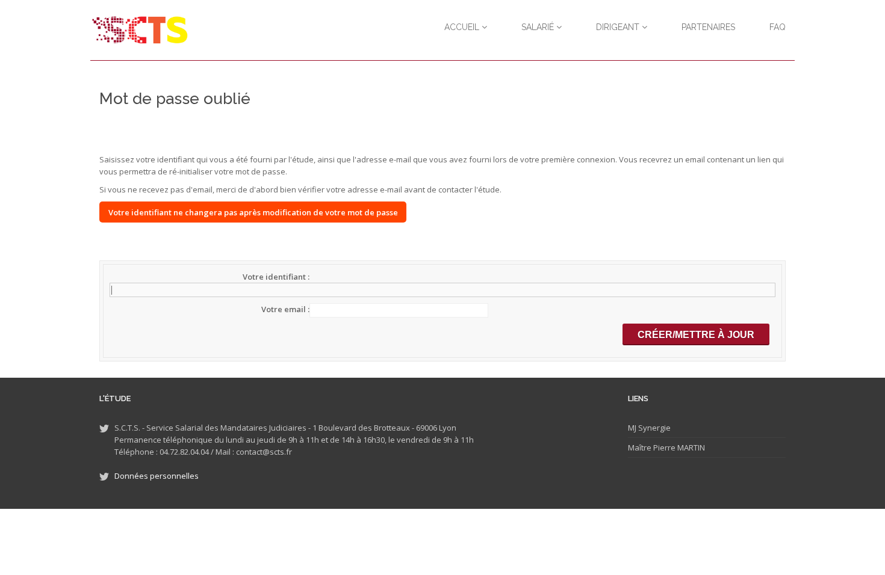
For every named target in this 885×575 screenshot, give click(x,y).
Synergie (653, 427)
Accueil (463, 27)
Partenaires (708, 27)
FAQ (777, 27)
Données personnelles (156, 475)
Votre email (284, 309)
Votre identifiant (275, 276)
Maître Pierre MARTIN (666, 447)
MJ (632, 427)
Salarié (538, 27)
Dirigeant (619, 27)
